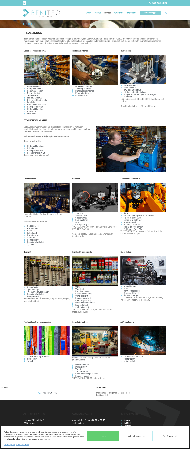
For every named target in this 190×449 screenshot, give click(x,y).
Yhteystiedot (131, 12)
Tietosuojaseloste (22, 445)
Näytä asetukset (170, 436)
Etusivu (88, 12)
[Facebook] (24, 3)
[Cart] (166, 13)
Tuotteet (107, 12)
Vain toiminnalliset (136, 436)
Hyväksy (103, 436)
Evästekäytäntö (9, 445)
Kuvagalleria (118, 12)
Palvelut (97, 12)
